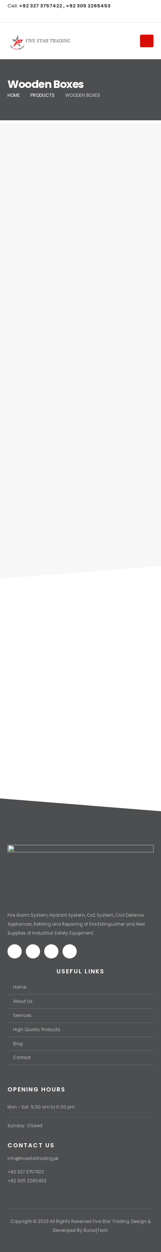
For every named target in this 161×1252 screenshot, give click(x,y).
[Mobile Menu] (147, 41)
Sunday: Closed (24, 1126)
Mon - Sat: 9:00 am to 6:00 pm (41, 1107)
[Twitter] (25, 15)
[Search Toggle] (125, 40)
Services (22, 1015)
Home (19, 987)
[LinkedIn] (50, 15)
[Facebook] (13, 15)
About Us (23, 1001)
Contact (22, 1058)
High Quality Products (36, 1030)
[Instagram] (38, 15)
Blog (18, 1044)
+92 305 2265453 (88, 5)
